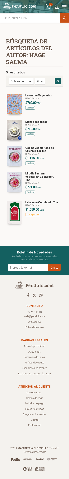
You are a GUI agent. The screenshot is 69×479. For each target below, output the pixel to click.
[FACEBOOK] (28, 295)
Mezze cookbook (36, 121)
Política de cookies (34, 362)
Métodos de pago (34, 403)
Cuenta (35, 419)
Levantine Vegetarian (38, 95)
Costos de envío (34, 398)
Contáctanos (34, 321)
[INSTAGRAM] (41, 295)
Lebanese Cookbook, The (41, 202)
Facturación (34, 425)
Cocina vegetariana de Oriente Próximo (39, 149)
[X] (34, 295)
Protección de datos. (34, 357)
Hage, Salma (32, 98)
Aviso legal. (34, 351)
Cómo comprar (34, 392)
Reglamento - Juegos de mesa (34, 373)
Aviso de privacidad (34, 346)
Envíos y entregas (34, 408)
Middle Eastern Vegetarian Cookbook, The (39, 177)
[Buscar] (64, 18)
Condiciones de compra (34, 368)
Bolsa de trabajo (34, 327)
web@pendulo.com (34, 316)
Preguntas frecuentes (34, 414)
